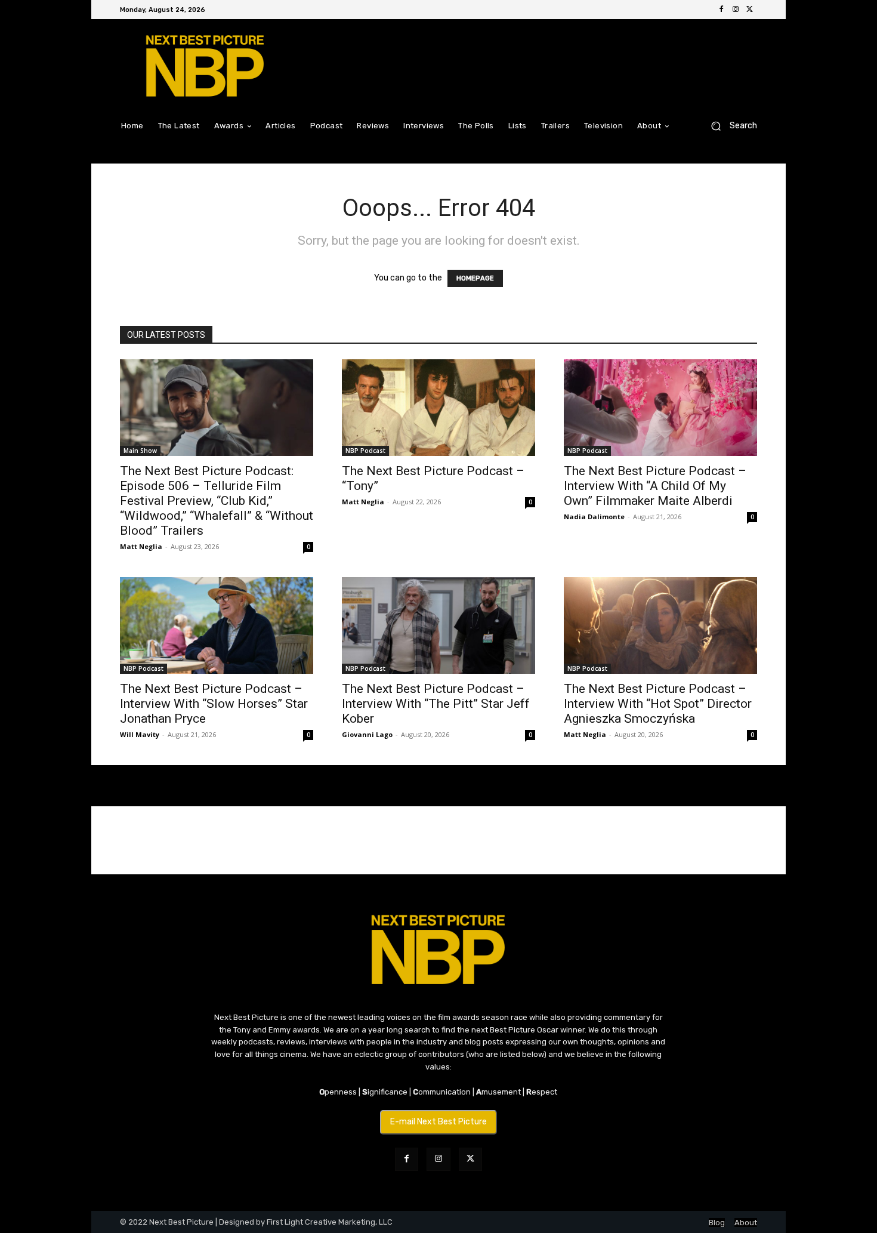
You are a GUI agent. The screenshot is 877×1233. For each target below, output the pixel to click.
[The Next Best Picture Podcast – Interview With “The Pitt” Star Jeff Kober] (438, 625)
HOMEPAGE (475, 278)
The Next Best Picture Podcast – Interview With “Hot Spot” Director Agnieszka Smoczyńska (658, 704)
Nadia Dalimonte (594, 516)
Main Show (140, 450)
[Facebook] (721, 9)
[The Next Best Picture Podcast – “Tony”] (438, 407)
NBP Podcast (365, 450)
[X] (750, 9)
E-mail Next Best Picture (438, 1122)
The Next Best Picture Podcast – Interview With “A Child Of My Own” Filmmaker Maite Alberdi (655, 486)
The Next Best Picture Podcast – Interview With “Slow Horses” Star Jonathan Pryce (214, 704)
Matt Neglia (141, 546)
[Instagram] (735, 9)
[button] (729, 126)
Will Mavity (139, 734)
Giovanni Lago (367, 734)
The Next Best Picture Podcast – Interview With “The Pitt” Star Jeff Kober (436, 704)
